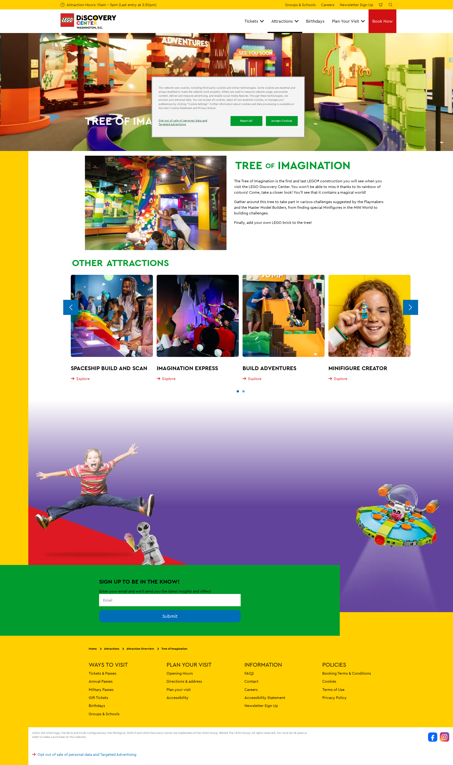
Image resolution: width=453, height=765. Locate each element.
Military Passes (101, 689)
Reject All (246, 120)
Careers (327, 4)
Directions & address (184, 681)
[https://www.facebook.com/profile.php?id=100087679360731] (432, 737)
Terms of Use (333, 689)
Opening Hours (180, 673)
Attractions (111, 648)
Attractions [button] (282, 21)
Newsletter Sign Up (356, 4)
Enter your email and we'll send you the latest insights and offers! (155, 591)
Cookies (329, 681)
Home (93, 648)
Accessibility (178, 697)
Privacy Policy (334, 697)
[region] (228, 106)
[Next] (410, 307)
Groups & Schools (300, 4)
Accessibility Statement (264, 697)
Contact (251, 681)
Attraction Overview (140, 648)
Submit (170, 616)
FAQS (249, 673)
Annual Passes (101, 681)
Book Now (382, 21)
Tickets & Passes (102, 673)
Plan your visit (179, 689)
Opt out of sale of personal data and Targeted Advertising (87, 754)
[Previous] (70, 307)
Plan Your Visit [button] (345, 21)
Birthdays (315, 21)
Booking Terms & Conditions (346, 673)
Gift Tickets (98, 697)
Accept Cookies (281, 120)
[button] (238, 391)
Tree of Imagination (174, 648)
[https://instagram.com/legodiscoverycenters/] (444, 737)
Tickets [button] (251, 21)
